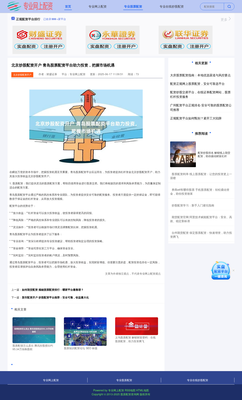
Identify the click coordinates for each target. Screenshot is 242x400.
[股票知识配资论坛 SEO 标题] (85, 331)
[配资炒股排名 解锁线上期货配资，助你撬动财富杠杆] (183, 154)
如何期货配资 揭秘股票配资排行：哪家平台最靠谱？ (53, 289)
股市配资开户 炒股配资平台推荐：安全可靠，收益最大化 (55, 297)
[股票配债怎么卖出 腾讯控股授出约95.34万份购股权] (33, 330)
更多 (224, 19)
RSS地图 (130, 390)
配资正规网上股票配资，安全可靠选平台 (197, 83)
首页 (68, 6)
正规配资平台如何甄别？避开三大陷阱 (196, 118)
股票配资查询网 (129, 394)
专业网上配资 (97, 6)
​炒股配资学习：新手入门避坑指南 (193, 205)
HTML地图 (142, 390)
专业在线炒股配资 (172, 6)
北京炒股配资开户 (22, 74)
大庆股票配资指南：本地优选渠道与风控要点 (200, 75)
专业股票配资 (133, 6)
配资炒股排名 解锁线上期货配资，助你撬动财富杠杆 (214, 154)
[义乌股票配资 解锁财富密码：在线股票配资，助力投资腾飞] (136, 326)
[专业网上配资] (30, 6)
